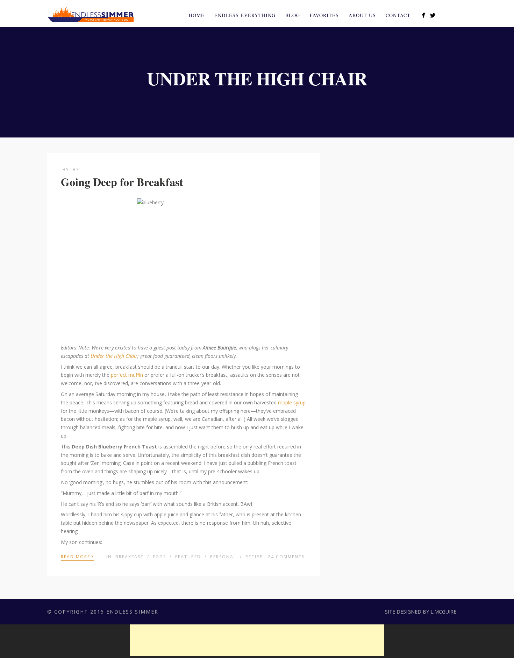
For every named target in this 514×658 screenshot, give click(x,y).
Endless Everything (245, 15)
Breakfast (129, 557)
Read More (77, 556)
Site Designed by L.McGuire (420, 611)
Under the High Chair (114, 356)
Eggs (159, 557)
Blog (292, 15)
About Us (362, 15)
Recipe (254, 557)
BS (76, 169)
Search (462, 14)
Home (197, 15)
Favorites (324, 15)
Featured (188, 557)
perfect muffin (127, 375)
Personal (223, 557)
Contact (398, 15)
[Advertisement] (257, 640)
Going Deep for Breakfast (122, 182)
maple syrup (292, 402)
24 (286, 557)
